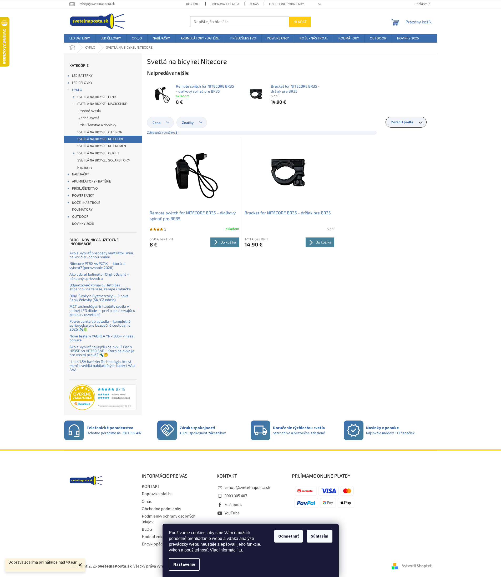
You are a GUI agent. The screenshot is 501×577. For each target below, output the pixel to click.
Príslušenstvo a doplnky (97, 125)
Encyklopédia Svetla (160, 544)
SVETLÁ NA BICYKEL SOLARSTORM (103, 160)
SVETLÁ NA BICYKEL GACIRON (99, 132)
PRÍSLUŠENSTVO (85, 188)
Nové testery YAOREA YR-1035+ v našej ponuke (102, 338)
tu (240, 550)
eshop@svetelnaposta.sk (247, 487)
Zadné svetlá (89, 118)
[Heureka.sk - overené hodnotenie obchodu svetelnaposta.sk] (102, 397)
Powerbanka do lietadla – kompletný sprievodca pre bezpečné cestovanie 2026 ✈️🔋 (99, 325)
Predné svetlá (90, 111)
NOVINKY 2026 (83, 223)
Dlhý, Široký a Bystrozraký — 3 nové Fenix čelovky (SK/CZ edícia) (99, 298)
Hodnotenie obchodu (161, 537)
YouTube (232, 513)
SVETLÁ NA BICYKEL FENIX (97, 97)
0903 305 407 (236, 496)
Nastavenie (184, 564)
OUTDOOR (80, 216)
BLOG (147, 529)
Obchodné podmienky (286, 4)
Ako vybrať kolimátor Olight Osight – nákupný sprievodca (99, 276)
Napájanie (85, 167)
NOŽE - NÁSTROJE (86, 202)
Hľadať (300, 21)
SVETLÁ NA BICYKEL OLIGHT (98, 153)
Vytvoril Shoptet (417, 566)
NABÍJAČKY (80, 174)
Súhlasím (319, 536)
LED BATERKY (82, 75)
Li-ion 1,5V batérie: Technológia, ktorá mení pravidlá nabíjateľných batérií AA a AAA (102, 366)
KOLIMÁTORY (82, 209)
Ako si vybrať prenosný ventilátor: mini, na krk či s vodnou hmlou (101, 255)
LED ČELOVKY (82, 82)
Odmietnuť (288, 536)
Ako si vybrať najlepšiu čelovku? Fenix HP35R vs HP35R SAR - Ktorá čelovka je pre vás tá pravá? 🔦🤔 (101, 351)
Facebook (233, 505)
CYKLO (77, 90)
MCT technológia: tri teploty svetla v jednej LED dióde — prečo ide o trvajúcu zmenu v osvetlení (102, 310)
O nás (254, 4)
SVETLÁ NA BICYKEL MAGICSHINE (102, 104)
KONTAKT (193, 4)
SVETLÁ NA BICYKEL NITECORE (100, 139)
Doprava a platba (225, 4)
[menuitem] (79, 38)
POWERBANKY (83, 195)
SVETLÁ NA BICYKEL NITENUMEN (101, 146)
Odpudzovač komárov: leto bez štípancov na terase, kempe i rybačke (100, 287)
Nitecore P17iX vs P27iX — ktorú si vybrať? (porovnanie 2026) (97, 265)
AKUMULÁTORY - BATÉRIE (91, 181)
